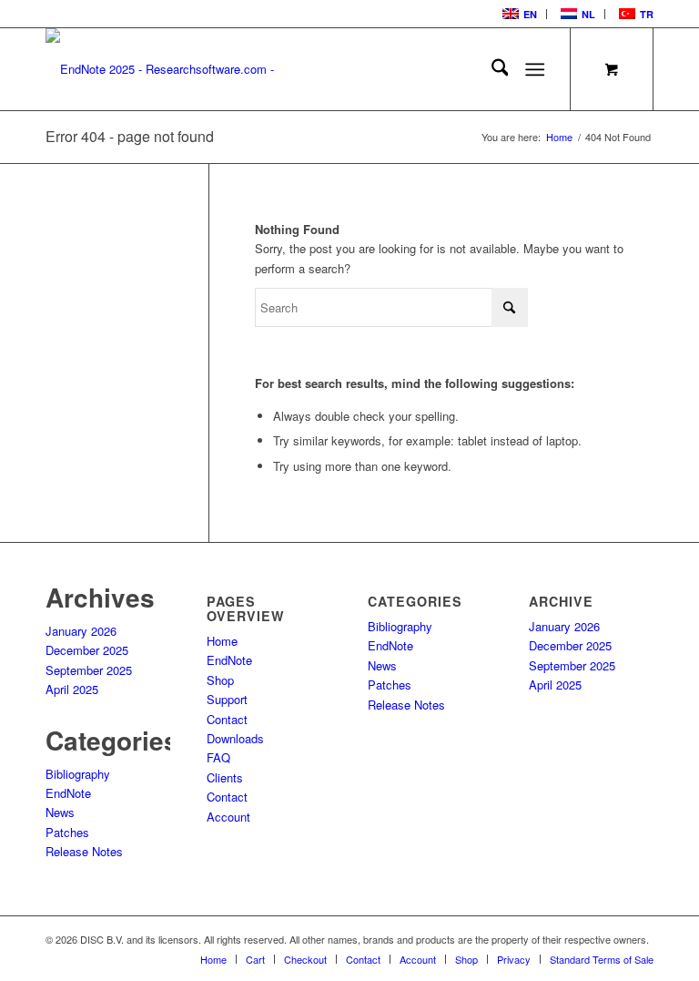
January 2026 (81, 630)
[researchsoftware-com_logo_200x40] (168, 69)
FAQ (218, 757)
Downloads (235, 738)
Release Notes (84, 851)
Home (222, 640)
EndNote (68, 793)
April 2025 (72, 689)
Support (227, 699)
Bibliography (78, 773)
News (60, 812)
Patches (67, 832)
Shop (220, 680)
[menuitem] (518, 14)
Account (228, 816)
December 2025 (87, 650)
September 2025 (89, 670)
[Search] (491, 69)
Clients (225, 777)
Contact (227, 719)
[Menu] (535, 69)
